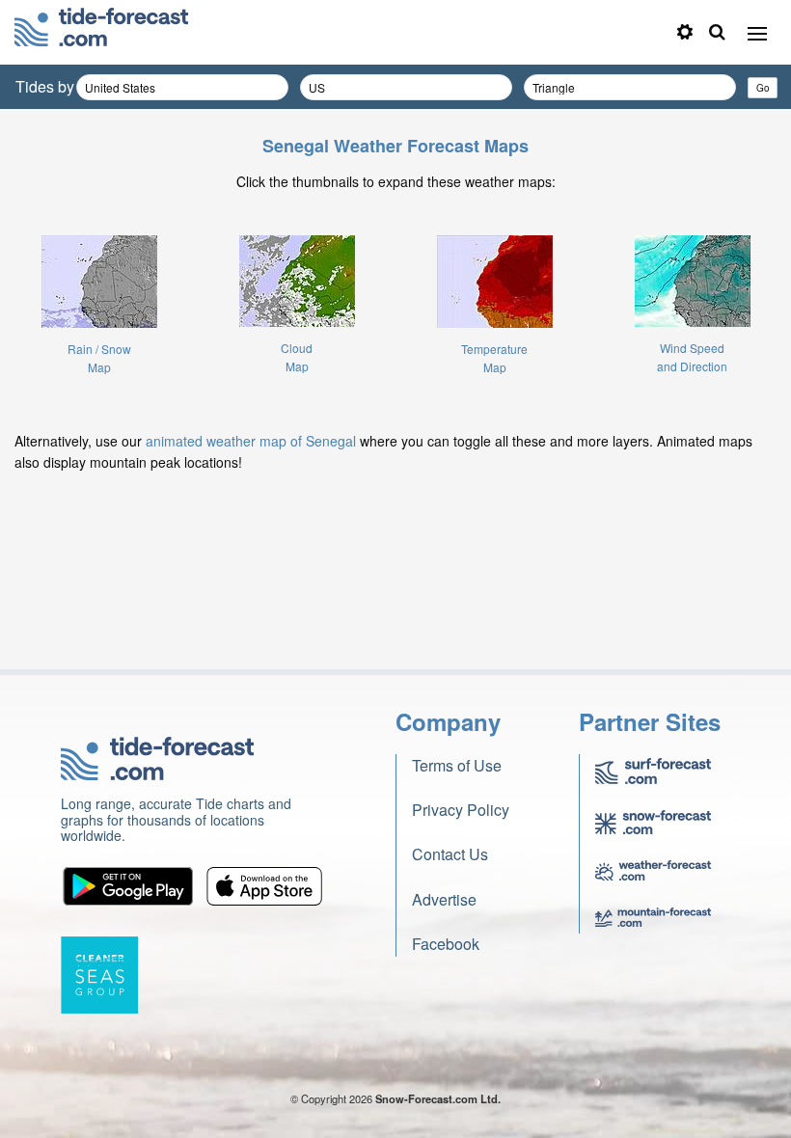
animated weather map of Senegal (251, 440)
